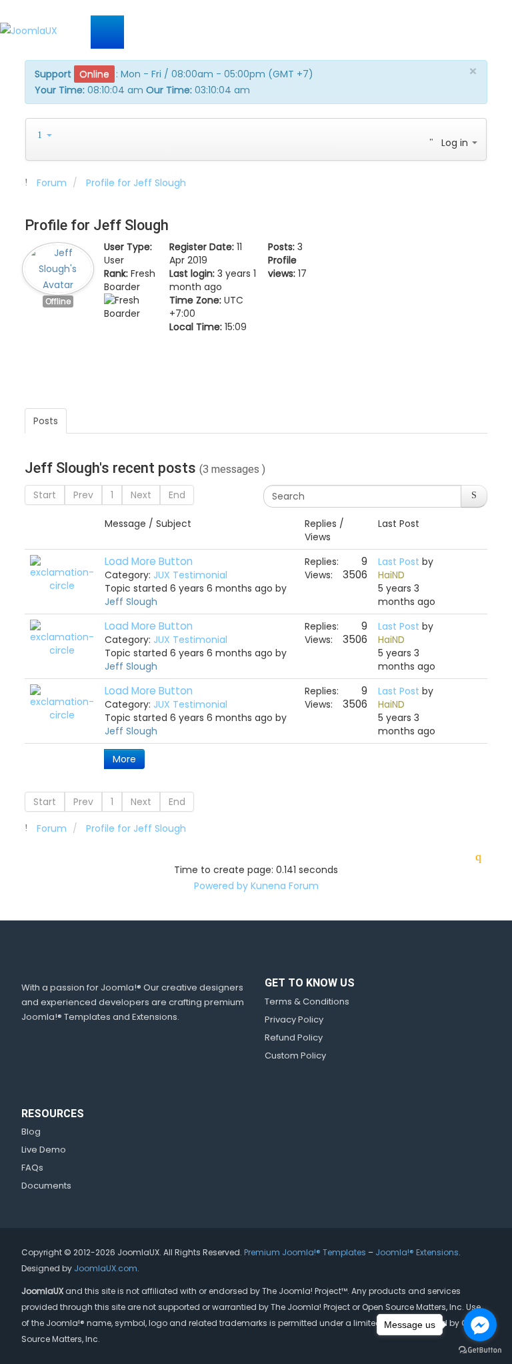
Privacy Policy (294, 1019)
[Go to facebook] (480, 1324)
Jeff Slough (131, 601)
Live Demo (43, 1149)
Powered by (221, 885)
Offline (58, 301)
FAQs (32, 1167)
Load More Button (149, 561)
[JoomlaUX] (28, 29)
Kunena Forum (285, 885)
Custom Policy (295, 1055)
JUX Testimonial (190, 575)
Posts (45, 421)
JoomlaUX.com (105, 1268)
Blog (31, 1131)
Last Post (398, 561)
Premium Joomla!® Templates (305, 1252)
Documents (46, 1185)
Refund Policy (294, 1037)
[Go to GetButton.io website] (480, 1350)
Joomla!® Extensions (417, 1252)
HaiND (391, 575)
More (124, 759)
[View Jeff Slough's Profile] (58, 265)
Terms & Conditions (307, 1001)
